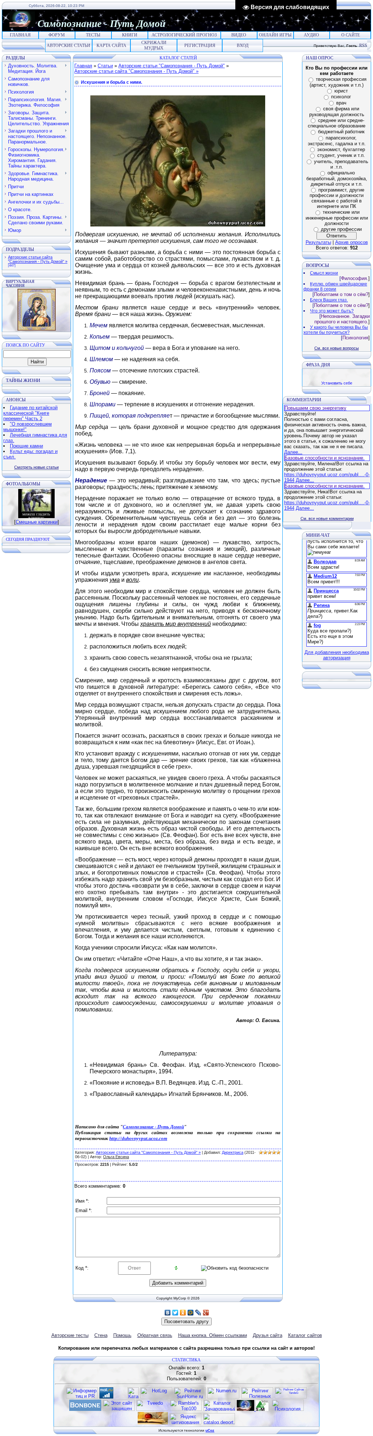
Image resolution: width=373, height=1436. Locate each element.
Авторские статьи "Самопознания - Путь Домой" (171, 65)
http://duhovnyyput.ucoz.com (138, 1138)
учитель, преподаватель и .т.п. (341, 164)
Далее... (293, 452)
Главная (20, 35)
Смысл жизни (324, 273)
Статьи (105, 65)
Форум (56, 35)
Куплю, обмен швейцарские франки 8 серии (335, 286)
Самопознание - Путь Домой (153, 1126)
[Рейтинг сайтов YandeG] (291, 1397)
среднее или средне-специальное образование (336, 123)
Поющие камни (26, 446)
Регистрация (199, 45)
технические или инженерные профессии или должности (337, 217)
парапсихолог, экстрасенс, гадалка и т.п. (337, 140)
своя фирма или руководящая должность (336, 111)
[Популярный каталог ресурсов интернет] (85, 1409)
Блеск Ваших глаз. (329, 300)
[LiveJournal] (198, 1312)
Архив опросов (351, 242)
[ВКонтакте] (168, 1312)
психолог (341, 96)
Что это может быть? (332, 310)
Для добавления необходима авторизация (337, 655)
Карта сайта (111, 45)
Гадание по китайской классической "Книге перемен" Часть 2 (30, 413)
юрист (341, 91)
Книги (129, 35)
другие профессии (341, 229)
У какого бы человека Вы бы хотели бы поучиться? (335, 330)
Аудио (311, 35)
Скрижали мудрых (153, 45)
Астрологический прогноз (184, 35)
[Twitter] (175, 1312)
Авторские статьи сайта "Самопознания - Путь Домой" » (37, 259)
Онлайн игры (275, 35)
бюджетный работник (341, 131)
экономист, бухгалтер (341, 149)
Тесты (93, 35)
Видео (238, 35)
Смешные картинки (37, 522)
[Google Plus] (206, 1312)
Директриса (232, 1152)
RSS (363, 45)
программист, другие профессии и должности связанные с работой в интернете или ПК (337, 198)
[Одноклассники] (183, 1312)
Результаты (318, 242)
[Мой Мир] (191, 1312)
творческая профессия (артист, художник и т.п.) (338, 82)
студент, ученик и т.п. (341, 155)
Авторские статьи (68, 45)
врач (341, 103)
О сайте (350, 35)
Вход (242, 45)
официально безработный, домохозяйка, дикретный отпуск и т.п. (336, 178)
